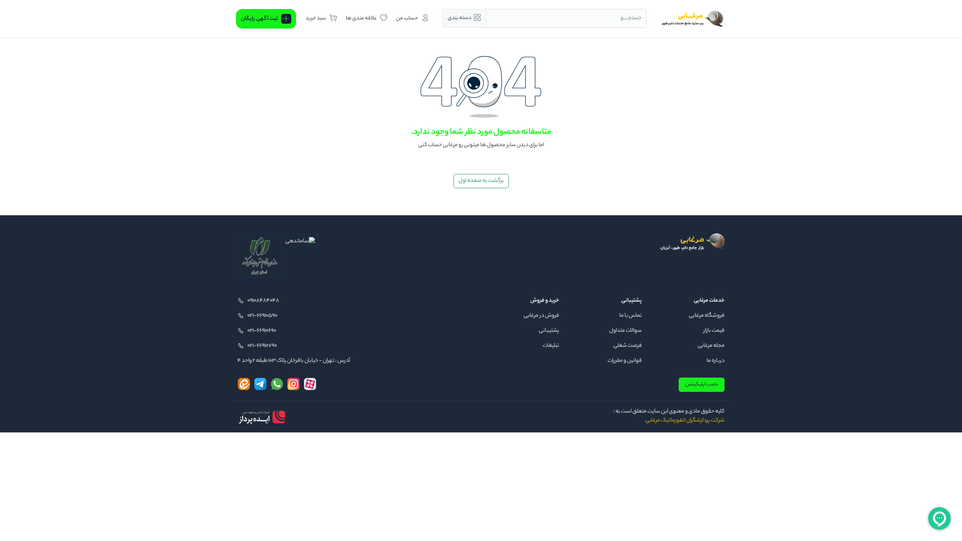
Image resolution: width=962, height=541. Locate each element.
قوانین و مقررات (625, 361)
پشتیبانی (549, 330)
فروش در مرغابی (541, 315)
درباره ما (715, 361)
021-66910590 (262, 315)
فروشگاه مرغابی (707, 315)
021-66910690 (261, 330)
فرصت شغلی (627, 346)
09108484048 (263, 300)
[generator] (261, 417)
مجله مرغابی (711, 346)
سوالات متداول (625, 330)
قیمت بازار (714, 330)
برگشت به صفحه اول (481, 181)
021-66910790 (262, 346)
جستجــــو (630, 18)
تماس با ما (630, 315)
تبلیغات (551, 346)
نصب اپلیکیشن (701, 384)
